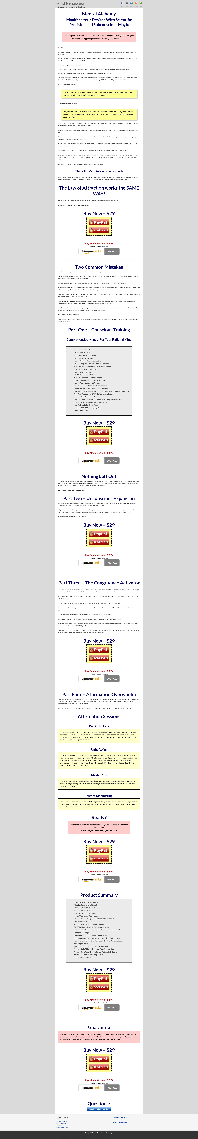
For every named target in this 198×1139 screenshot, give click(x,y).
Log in (111, 1133)
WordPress (106, 1133)
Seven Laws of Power (62, 1127)
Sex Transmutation (61, 1123)
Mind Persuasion (70, 3)
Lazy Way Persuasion (61, 1121)
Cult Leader (59, 1125)
